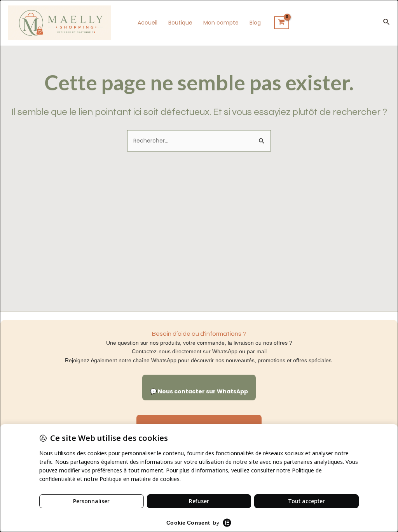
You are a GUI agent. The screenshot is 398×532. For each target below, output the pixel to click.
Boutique (180, 22)
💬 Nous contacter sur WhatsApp (199, 391)
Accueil (147, 22)
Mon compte (221, 22)
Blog (255, 22)
